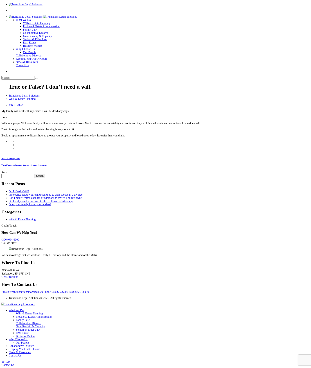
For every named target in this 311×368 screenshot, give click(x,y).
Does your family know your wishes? (30, 204)
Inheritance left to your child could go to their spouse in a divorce (45, 194)
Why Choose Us (25, 49)
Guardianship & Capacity (37, 36)
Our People (29, 52)
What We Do (23, 19)
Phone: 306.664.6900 (56, 291)
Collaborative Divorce (35, 32)
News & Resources (27, 61)
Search (5, 172)
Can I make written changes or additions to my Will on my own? (45, 197)
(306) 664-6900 (10, 239)
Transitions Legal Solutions (24, 95)
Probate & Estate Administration (41, 26)
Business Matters (32, 45)
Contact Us (22, 65)
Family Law (30, 29)
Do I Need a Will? (19, 191)
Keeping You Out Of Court (31, 58)
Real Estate (29, 42)
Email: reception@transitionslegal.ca (22, 291)
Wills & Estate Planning (36, 23)
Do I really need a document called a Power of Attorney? (41, 201)
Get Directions (9, 276)
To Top (5, 361)
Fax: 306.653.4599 (79, 291)
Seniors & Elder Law (35, 39)
